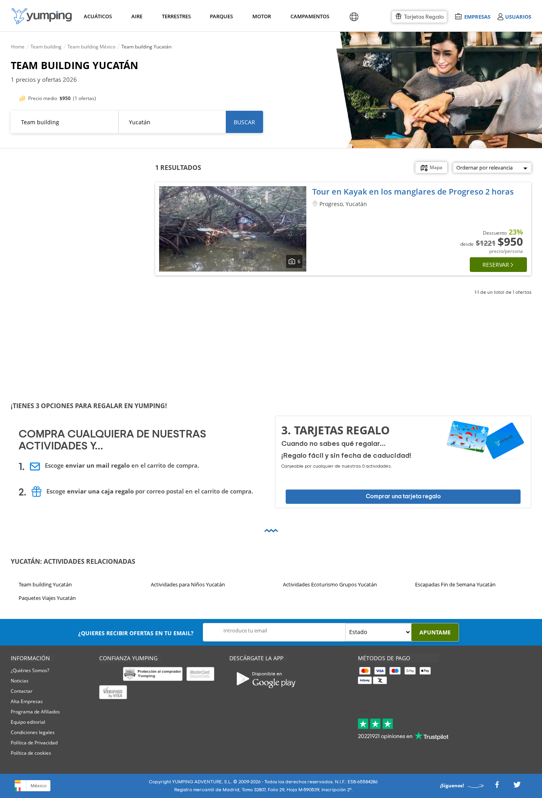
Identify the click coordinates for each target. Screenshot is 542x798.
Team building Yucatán (45, 584)
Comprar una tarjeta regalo (403, 496)
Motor (261, 16)
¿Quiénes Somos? (30, 670)
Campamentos (308, 16)
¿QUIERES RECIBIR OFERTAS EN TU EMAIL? (136, 633)
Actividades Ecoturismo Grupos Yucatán (330, 584)
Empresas (477, 16)
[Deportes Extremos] (41, 16)
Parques (221, 16)
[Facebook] (496, 786)
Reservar (495, 264)
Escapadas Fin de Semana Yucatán (455, 584)
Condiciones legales (33, 732)
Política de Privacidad (34, 742)
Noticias (20, 680)
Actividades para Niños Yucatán (188, 584)
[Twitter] (517, 786)
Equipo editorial (28, 722)
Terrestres (175, 16)
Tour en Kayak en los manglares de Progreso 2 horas (413, 191)
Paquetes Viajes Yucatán (47, 597)
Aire (136, 16)
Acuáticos (97, 16)
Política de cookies (31, 753)
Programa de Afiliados (35, 711)
